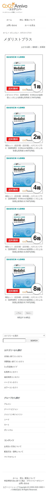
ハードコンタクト (11, 382)
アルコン (7, 404)
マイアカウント (10, 457)
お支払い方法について (12, 446)
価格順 (35, 47)
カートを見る (30, 25)
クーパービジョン (11, 409)
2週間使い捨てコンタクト (14, 362)
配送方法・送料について (13, 452)
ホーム (9, 20)
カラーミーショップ (11, 487)
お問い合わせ (12, 25)
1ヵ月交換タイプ (10, 367)
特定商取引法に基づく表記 (14, 481)
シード (6, 420)
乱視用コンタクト (11, 372)
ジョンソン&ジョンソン (13, 414)
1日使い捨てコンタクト (13, 356)
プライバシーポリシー (35, 481)
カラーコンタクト (11, 387)
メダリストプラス (26, 33)
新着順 (42, 47)
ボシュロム (13, 33)
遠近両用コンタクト (12, 377)
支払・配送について (27, 20)
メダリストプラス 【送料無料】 (17, 95)
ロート (6, 425)
